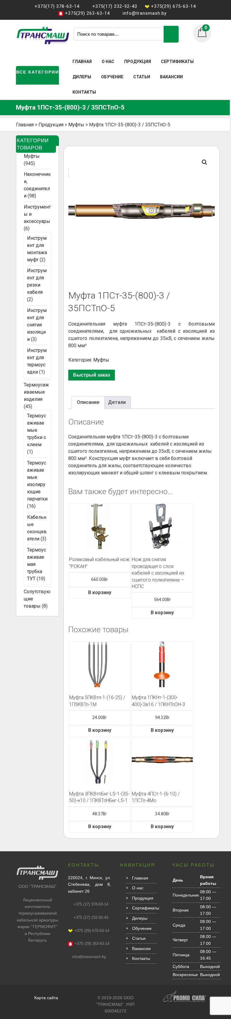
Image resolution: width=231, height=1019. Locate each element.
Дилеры (81, 76)
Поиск (171, 34)
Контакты (84, 92)
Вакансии (171, 76)
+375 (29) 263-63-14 (92, 943)
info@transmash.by (89, 956)
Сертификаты (177, 61)
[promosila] (184, 993)
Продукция (137, 61)
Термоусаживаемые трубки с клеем (36, 430)
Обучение (112, 76)
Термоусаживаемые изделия (36, 392)
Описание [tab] (88, 402)
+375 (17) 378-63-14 (90, 904)
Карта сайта (46, 997)
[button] (204, 162)
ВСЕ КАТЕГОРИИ (37, 72)
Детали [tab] (117, 402)
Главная (82, 61)
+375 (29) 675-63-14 (91, 930)
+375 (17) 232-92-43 (90, 917)
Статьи (141, 76)
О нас (108, 61)
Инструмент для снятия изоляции (37, 325)
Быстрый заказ (91, 374)
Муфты (101, 360)
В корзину (99, 592)
